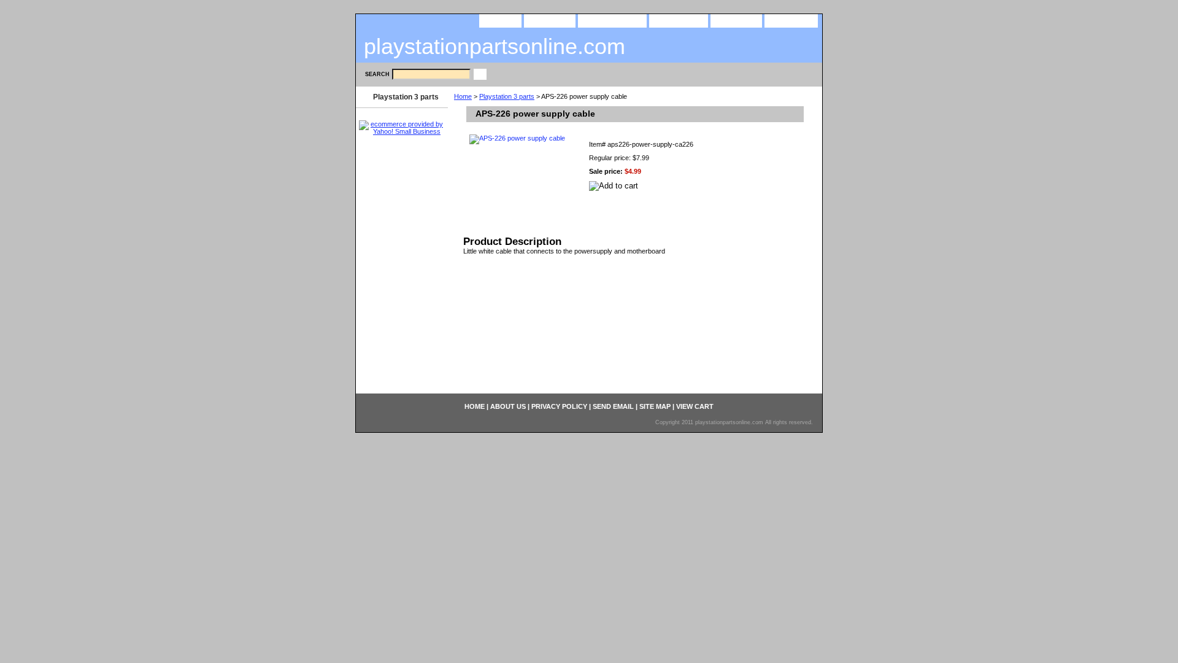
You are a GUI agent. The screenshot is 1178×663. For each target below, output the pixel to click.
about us (550, 20)
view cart (791, 20)
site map (736, 20)
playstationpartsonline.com (494, 46)
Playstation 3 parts (506, 96)
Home (463, 96)
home (500, 20)
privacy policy (612, 20)
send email (678, 20)
